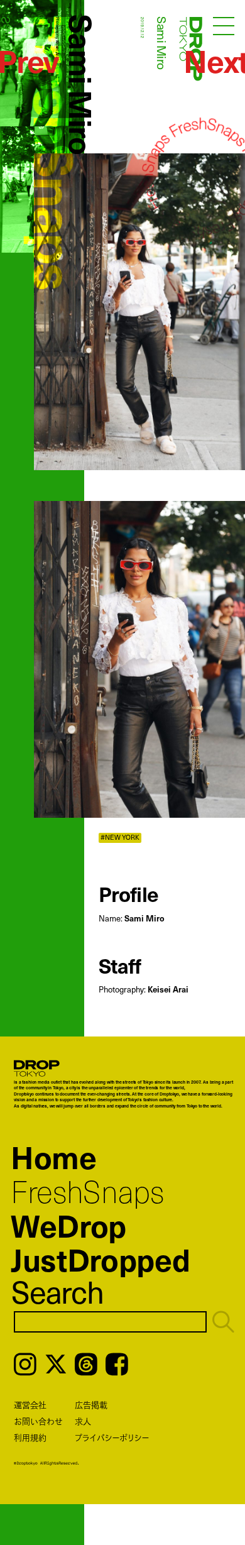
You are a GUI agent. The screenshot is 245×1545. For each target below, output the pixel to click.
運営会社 (30, 1404)
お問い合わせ (38, 1421)
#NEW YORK (120, 837)
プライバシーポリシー (112, 1437)
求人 (83, 1421)
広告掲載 (91, 1404)
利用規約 (30, 1437)
